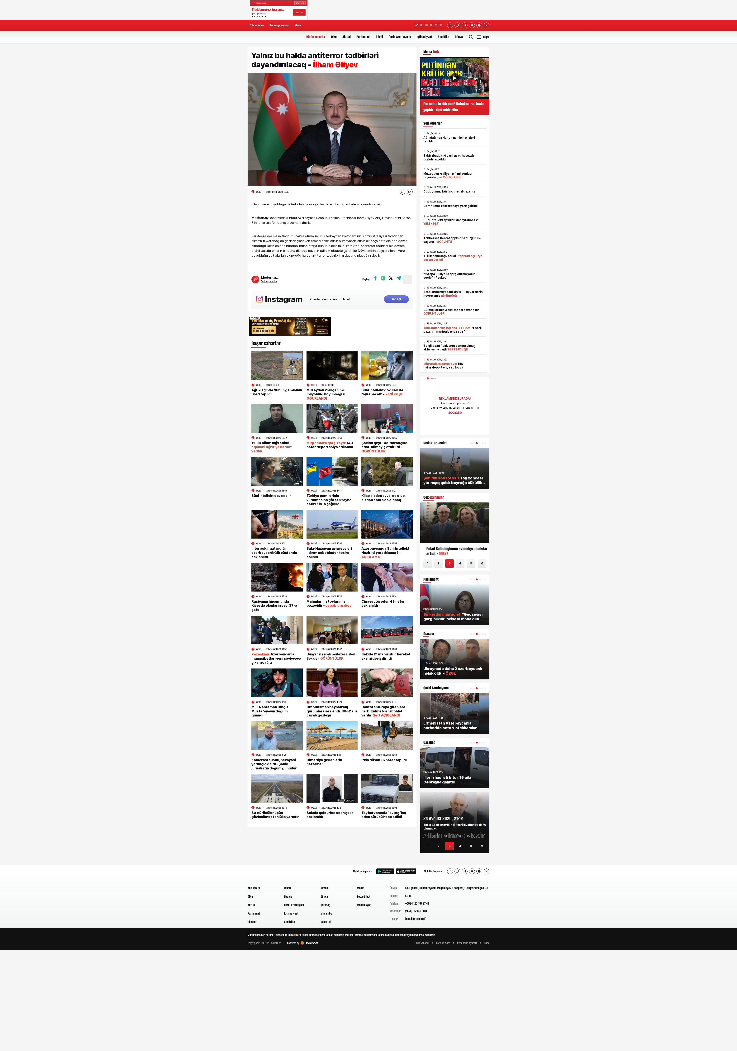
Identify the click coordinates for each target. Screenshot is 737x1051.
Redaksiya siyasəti (279, 25)
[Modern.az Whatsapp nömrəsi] (479, 25)
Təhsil (379, 36)
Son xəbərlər (422, 943)
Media (360, 888)
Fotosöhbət (363, 896)
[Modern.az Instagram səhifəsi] (457, 25)
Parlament (363, 36)
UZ (441, 25)
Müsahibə (326, 913)
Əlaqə (298, 25)
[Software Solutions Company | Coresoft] (309, 943)
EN (421, 25)
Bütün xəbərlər (315, 36)
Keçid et (396, 299)
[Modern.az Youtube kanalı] (472, 25)
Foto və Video (257, 25)
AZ (416, 25)
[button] (471, 443)
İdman (324, 888)
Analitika (443, 36)
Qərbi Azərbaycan (400, 36)
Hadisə (288, 896)
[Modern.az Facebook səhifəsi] (450, 25)
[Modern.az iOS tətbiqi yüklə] (406, 871)
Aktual (346, 36)
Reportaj (326, 922)
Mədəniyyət (364, 905)
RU (426, 25)
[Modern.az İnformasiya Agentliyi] (262, 871)
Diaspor (252, 922)
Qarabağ (325, 905)
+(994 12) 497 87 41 (417, 903)
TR (431, 25)
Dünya (459, 36)
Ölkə (334, 36)
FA (436, 25)
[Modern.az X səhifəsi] (486, 25)
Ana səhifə (254, 888)
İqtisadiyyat (424, 36)
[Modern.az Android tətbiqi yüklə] (385, 871)
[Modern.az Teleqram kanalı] (465, 25)
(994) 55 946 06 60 (416, 911)
